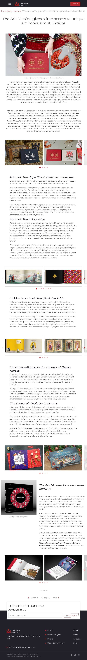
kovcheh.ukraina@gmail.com (22, 647)
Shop (75, 4)
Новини (17, 11)
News (75, 635)
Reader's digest (54, 635)
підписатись (71, 615)
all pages (45, 598)
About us (77, 639)
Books (50, 639)
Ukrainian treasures (56, 643)
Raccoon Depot (34, 656)
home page (6, 11)
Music (50, 630)
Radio (76, 630)
